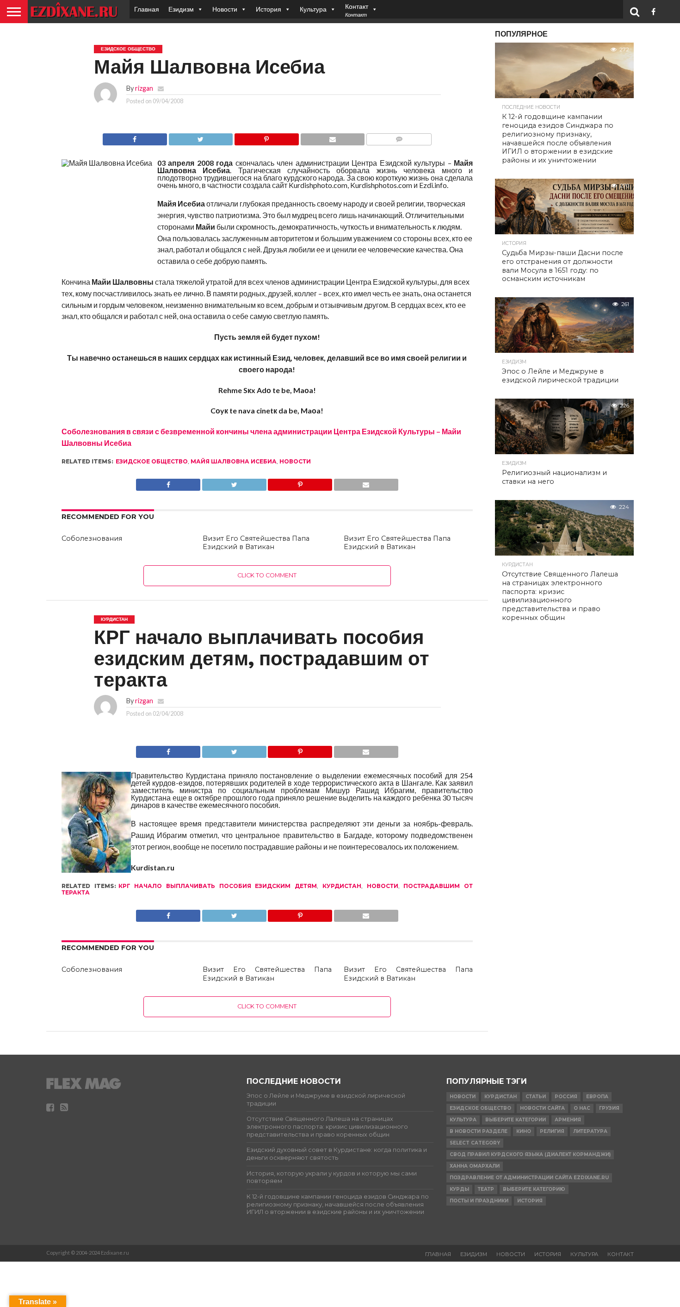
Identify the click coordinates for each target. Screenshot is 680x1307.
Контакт (620, 1254)
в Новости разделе (478, 1131)
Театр (486, 1189)
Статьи (535, 1097)
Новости (224, 9)
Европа (597, 1097)
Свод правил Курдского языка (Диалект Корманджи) (530, 1154)
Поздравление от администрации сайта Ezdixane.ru (529, 1178)
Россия (566, 1097)
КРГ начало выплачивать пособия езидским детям (217, 885)
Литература (590, 1131)
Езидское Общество (152, 461)
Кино (523, 1131)
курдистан (341, 885)
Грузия (609, 1108)
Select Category (475, 1143)
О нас (582, 1108)
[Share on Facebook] (135, 136)
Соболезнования (92, 538)
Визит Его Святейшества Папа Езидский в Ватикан (256, 542)
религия (552, 1131)
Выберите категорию (534, 1189)
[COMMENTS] (399, 136)
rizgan (144, 88)
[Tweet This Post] (200, 136)
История (268, 9)
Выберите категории (515, 1120)
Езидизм (181, 9)
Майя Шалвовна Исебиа (234, 461)
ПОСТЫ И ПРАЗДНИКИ (479, 1201)
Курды (459, 1189)
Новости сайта (542, 1108)
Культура (313, 9)
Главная (146, 9)
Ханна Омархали (475, 1166)
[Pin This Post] (266, 136)
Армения (568, 1120)
